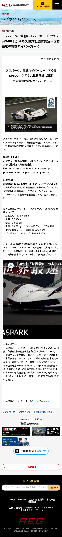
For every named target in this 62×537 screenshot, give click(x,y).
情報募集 (32, 502)
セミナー (22, 499)
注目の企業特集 (36, 499)
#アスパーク (9, 412)
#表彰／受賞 (24, 412)
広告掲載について (32, 507)
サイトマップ (47, 507)
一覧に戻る (31, 467)
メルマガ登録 (43, 5)
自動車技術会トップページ (32, 510)
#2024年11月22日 (43, 412)
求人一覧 (50, 499)
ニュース (11, 499)
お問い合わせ (15, 508)
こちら (44, 401)
